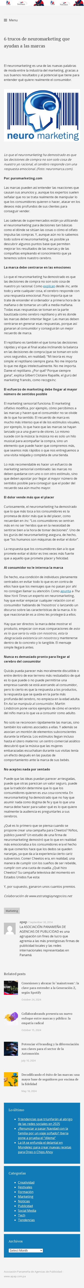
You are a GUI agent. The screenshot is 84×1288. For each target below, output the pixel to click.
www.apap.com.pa (15, 1276)
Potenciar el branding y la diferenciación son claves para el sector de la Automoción (50, 1049)
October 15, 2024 (31, 1030)
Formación (25, 1192)
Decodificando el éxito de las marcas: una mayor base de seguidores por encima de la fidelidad (50, 1079)
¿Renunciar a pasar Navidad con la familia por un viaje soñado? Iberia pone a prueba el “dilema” (43, 1133)
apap (23, 921)
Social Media (27, 1210)
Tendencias (26, 1220)
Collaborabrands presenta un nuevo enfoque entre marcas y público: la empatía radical (46, 1018)
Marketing (12, 911)
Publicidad (25, 1206)
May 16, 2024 (29, 1091)
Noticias (24, 1201)
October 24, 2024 (31, 999)
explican (49, 286)
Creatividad (26, 1182)
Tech (21, 1215)
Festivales (25, 1187)
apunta (65, 591)
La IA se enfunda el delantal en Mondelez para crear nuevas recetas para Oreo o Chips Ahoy (44, 1147)
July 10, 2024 (28, 1060)
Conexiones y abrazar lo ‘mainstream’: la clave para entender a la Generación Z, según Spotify (50, 988)
